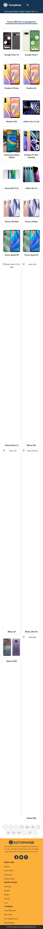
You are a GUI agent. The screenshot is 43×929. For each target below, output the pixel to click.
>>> (37, 12)
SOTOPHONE (23, 842)
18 (27, 827)
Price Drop (8, 915)
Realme (16, 11)
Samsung (8, 11)
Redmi (21, 11)
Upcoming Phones (11, 919)
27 (30, 833)
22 (14, 833)
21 (8, 833)
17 (22, 827)
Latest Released (10, 910)
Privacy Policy (9, 879)
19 (32, 827)
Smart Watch (9, 871)
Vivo (33, 11)
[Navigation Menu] (27, 5)
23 (19, 833)
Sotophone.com (17, 927)
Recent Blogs (9, 923)
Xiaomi (28, 11)
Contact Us (8, 875)
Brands (6, 866)
